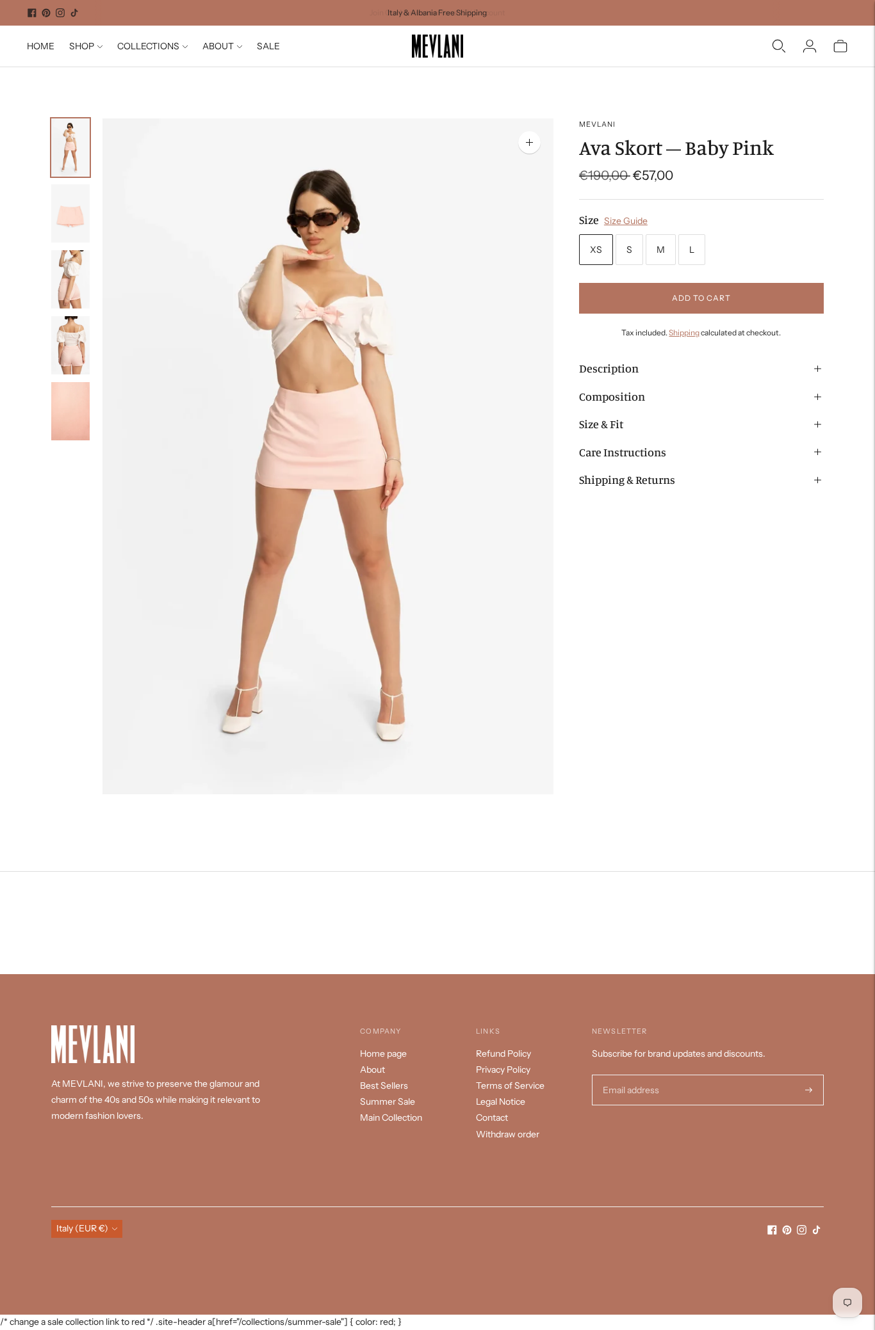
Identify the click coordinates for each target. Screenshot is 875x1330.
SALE (268, 46)
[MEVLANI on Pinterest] (46, 12)
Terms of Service (510, 1085)
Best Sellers (384, 1085)
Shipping (684, 332)
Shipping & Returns (627, 479)
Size (589, 219)
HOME (40, 46)
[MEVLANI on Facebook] (32, 12)
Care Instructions (622, 452)
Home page (383, 1053)
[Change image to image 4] (70, 345)
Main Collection (391, 1117)
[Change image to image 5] (70, 411)
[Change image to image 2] (70, 213)
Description (609, 368)
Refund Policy (503, 1053)
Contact (492, 1117)
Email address (629, 1075)
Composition (612, 396)
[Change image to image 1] (70, 147)
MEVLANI (597, 124)
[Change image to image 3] (70, 279)
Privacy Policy (503, 1069)
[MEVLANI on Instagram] (60, 12)
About (372, 1069)
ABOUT (218, 46)
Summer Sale (387, 1101)
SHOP (81, 46)
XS (596, 249)
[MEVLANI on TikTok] (74, 12)
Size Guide (626, 221)
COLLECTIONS (148, 46)
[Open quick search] (779, 46)
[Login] (810, 46)
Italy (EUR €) (82, 1228)
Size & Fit (601, 424)
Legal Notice (500, 1101)
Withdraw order (507, 1134)
